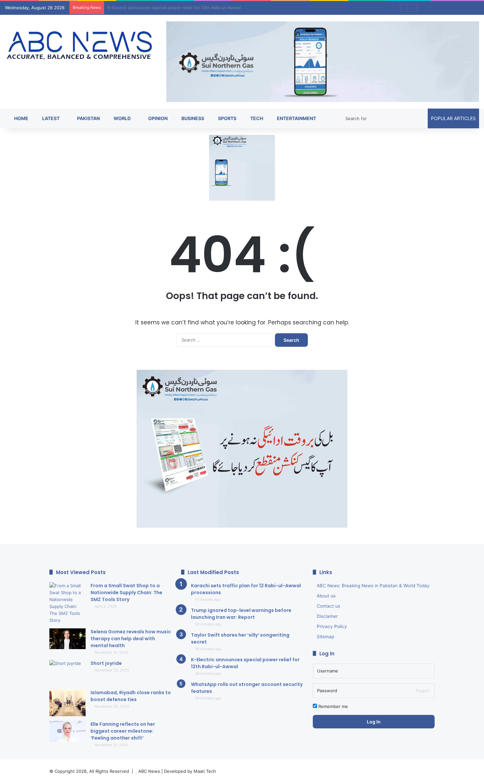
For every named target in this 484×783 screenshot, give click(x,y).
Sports (226, 118)
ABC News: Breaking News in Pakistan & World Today (373, 585)
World (122, 118)
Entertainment (296, 118)
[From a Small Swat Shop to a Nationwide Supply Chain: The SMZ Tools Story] (67, 603)
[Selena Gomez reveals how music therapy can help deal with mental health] (67, 638)
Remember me (332, 706)
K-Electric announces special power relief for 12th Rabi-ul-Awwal (174, 7)
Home (20, 118)
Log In (374, 721)
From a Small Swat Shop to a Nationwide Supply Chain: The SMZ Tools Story (126, 592)
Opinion (157, 118)
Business (192, 118)
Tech (256, 118)
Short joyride (106, 663)
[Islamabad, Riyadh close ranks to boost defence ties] (67, 703)
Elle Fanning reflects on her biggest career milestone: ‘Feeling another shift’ (123, 731)
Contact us (328, 606)
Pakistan (88, 118)
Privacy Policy (332, 626)
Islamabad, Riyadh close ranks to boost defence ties (131, 696)
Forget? (423, 690)
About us (326, 595)
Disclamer (327, 616)
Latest (50, 118)
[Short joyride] (67, 672)
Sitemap (325, 636)
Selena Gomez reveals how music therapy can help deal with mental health (131, 638)
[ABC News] (80, 46)
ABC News (149, 771)
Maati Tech (205, 771)
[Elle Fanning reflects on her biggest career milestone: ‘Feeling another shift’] (67, 731)
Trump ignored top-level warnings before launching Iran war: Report (241, 613)
